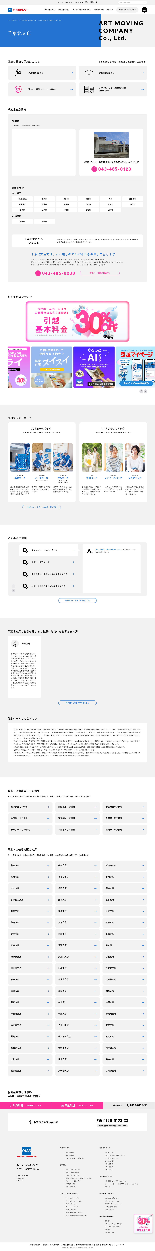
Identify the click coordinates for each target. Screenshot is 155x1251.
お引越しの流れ (109, 1152)
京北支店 (62, 934)
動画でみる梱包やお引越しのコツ (115, 1155)
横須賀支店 (16, 1071)
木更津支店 (16, 1025)
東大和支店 (63, 979)
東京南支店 (16, 957)
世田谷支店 (16, 968)
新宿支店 (15, 1002)
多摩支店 (15, 979)
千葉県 (51, 20)
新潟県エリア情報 (19, 807)
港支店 (109, 945)
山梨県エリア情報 (114, 830)
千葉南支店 (111, 1014)
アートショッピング (72, 1207)
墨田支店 (62, 991)
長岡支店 (62, 865)
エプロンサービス (71, 1209)
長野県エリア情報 (66, 830)
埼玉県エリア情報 (19, 818)
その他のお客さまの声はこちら (77, 703)
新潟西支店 (111, 865)
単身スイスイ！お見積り (73, 1169)
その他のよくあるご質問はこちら (77, 600)
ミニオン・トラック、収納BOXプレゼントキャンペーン (121, 1184)
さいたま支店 (17, 900)
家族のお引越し (63, 10)
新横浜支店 (16, 1048)
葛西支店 (62, 945)
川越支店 (62, 922)
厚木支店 (62, 1059)
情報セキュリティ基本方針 (51, 1245)
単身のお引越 (70, 1152)
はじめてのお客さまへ (111, 1198)
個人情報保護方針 (35, 1245)
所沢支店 (110, 911)
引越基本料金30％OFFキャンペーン (116, 1181)
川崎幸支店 (63, 1071)
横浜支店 (110, 1036)
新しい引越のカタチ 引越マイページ (108, 549)
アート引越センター (14, 20)
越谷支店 (110, 900)
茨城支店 (15, 877)
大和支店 (15, 1059)
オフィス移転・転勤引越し (82, 10)
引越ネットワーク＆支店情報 (113, 1224)
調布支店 (110, 991)
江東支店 (15, 945)
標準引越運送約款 (68, 1245)
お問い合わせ (99, 10)
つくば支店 (63, 877)
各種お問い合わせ (107, 1245)
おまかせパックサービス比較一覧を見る (42, 507)
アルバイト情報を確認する (100, 273)
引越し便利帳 (109, 1164)
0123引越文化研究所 (111, 1207)
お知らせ (110, 10)
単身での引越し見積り (72, 1172)
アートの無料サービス (72, 1198)
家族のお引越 (70, 1155)
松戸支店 (110, 1002)
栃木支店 (110, 877)
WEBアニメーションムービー (114, 1204)
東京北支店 (63, 957)
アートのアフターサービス (74, 1201)
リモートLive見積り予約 (73, 1181)
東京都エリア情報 (66, 818)
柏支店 (61, 1002)
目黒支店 (62, 968)
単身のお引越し (49, 10)
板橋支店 (110, 922)
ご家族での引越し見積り (73, 1175)
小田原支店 (111, 1071)
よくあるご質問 (109, 1161)
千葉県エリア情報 (114, 818)
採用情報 (107, 1229)
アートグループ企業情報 (112, 1226)
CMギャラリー (109, 1209)
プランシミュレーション (112, 1201)
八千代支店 (63, 1025)
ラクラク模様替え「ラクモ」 (74, 1212)
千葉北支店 (16, 1014)
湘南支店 (110, 1059)
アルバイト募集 (109, 1232)
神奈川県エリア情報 (20, 830)
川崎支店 (15, 1036)
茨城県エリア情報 (66, 807)
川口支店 (15, 911)
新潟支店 (15, 865)
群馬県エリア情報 (114, 807)
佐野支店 (62, 888)
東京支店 (110, 1025)
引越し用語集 (109, 1167)
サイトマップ (120, 1245)
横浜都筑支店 (64, 1036)
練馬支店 (62, 911)
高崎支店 (110, 888)
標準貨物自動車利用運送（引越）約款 (87, 1245)
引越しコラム (109, 1170)
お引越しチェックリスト (112, 1158)
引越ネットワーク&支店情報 (37, 20)
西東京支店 (111, 968)
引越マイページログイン (127, 10)
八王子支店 (111, 979)
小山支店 (15, 888)
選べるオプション (71, 1204)
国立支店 (15, 991)
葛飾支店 (110, 934)
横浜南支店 (63, 1048)
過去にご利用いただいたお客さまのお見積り (79, 1178)
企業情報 (24, 20)
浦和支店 (62, 900)
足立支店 (15, 934)
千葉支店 (62, 1014)
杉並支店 (110, 957)
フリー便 (107, 1187)
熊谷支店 (15, 922)
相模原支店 (111, 1048)
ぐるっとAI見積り (71, 1187)
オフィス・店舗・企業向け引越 (75, 1158)
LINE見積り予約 (70, 1184)
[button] (141, 391)
